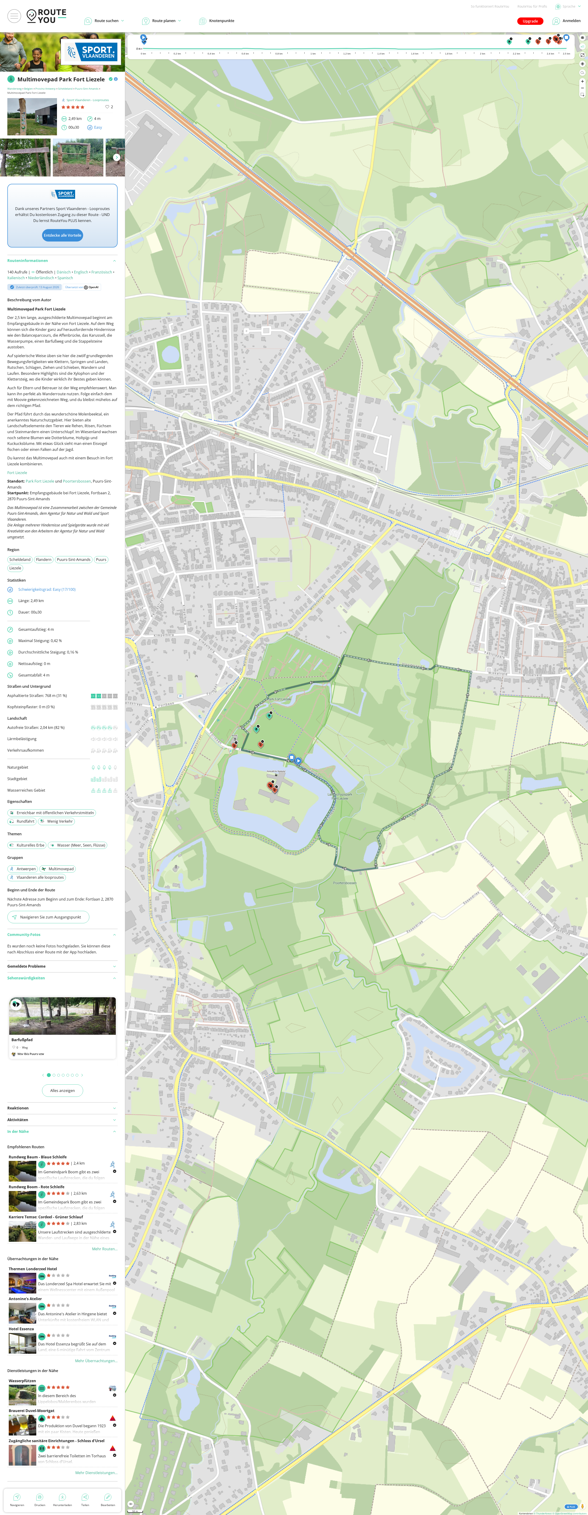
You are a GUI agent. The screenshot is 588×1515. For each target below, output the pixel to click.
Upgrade (530, 21)
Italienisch (16, 277)
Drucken (39, 1505)
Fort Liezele (17, 472)
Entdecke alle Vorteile (62, 235)
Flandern (43, 559)
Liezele (15, 568)
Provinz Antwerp (45, 88)
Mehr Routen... (105, 1248)
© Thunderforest (543, 1513)
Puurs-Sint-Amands (86, 88)
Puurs (101, 559)
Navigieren (17, 1505)
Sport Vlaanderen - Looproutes (88, 100)
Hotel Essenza (21, 1328)
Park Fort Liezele (40, 481)
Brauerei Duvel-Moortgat (31, 1410)
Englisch (81, 272)
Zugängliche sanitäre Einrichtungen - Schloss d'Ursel (57, 1440)
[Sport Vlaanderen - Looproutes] (91, 58)
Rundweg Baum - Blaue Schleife (38, 1157)
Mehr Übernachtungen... (96, 1360)
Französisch (101, 272)
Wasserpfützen (22, 1380)
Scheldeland (65, 88)
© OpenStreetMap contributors (569, 1513)
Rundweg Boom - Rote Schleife (36, 1186)
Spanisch (65, 277)
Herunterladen (62, 1505)
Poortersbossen (77, 481)
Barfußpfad (22, 1039)
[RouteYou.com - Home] (46, 16)
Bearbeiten (108, 1505)
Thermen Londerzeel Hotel (33, 1268)
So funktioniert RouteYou (490, 6)
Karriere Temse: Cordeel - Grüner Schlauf (46, 1216)
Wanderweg (14, 88)
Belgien (28, 88)
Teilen (85, 1505)
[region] (356, 773)
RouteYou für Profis (532, 6)
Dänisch (64, 272)
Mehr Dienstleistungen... (96, 1472)
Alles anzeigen (62, 1090)
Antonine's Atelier (25, 1298)
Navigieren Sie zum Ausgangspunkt (50, 917)
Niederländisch (41, 277)
